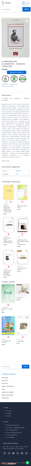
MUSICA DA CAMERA (8, 392)
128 (17, 174)
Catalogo (9, 413)
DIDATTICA (5, 383)
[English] (4, 463)
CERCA (26, 9)
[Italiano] (9, 463)
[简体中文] (2, 463)
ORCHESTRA (5, 398)
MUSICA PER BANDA (7, 395)
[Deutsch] (7, 463)
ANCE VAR (5, 380)
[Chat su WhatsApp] (27, 462)
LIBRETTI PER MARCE (8, 386)
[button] (26, 20)
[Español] (15, 463)
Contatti (9, 416)
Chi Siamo (9, 411)
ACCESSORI (5, 377)
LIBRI (16, 84)
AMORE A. (18, 171)
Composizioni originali (9, 86)
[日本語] (11, 463)
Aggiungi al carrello (16, 72)
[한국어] (13, 463)
